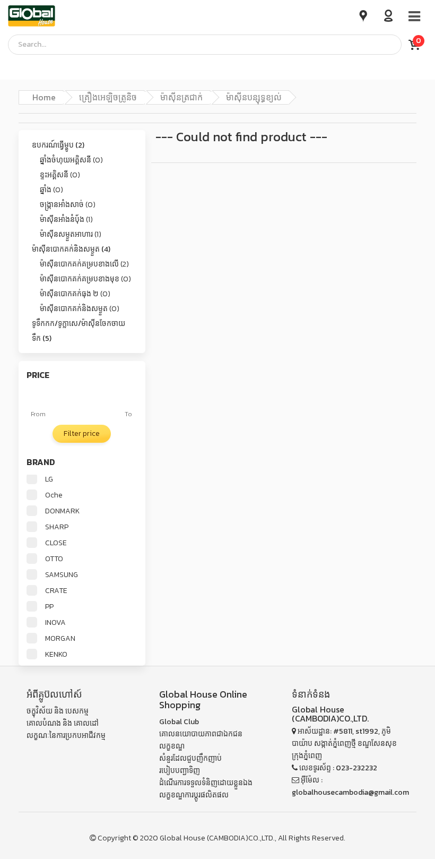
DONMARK (62, 511)
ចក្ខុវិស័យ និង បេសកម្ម (58, 711)
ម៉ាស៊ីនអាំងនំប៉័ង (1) (66, 219)
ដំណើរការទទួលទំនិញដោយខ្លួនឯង (206, 782)
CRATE (56, 591)
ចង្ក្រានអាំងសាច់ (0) (67, 204)
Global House (182, 838)
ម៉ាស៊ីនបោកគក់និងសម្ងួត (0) (79, 308)
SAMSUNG (61, 575)
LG (49, 479)
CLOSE (56, 543)
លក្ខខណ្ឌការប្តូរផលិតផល (194, 795)
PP (49, 607)
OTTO (54, 559)
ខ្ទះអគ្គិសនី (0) (60, 175)
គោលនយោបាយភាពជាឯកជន (200, 734)
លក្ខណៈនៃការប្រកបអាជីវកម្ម (66, 735)
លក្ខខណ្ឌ (172, 746)
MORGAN (60, 638)
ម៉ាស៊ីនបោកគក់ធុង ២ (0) (75, 293)
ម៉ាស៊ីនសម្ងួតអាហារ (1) (70, 234)
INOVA (55, 623)
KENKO (56, 654)
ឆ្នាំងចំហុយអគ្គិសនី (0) (71, 160)
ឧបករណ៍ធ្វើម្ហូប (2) (58, 145)
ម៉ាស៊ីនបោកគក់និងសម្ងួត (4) (71, 249)
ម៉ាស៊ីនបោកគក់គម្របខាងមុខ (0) (85, 279)
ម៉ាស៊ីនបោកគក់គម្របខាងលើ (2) (84, 264)
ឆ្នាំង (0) (51, 189)
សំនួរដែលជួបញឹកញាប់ (190, 758)
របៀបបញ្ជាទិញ (179, 770)
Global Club (179, 721)
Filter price (82, 433)
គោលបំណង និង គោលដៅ (63, 723)
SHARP (56, 527)
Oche (54, 495)
